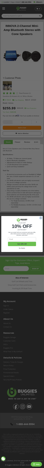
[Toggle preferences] (3, 458)
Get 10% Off (22, 244)
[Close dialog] (40, 218)
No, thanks (22, 248)
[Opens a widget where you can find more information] (36, 464)
